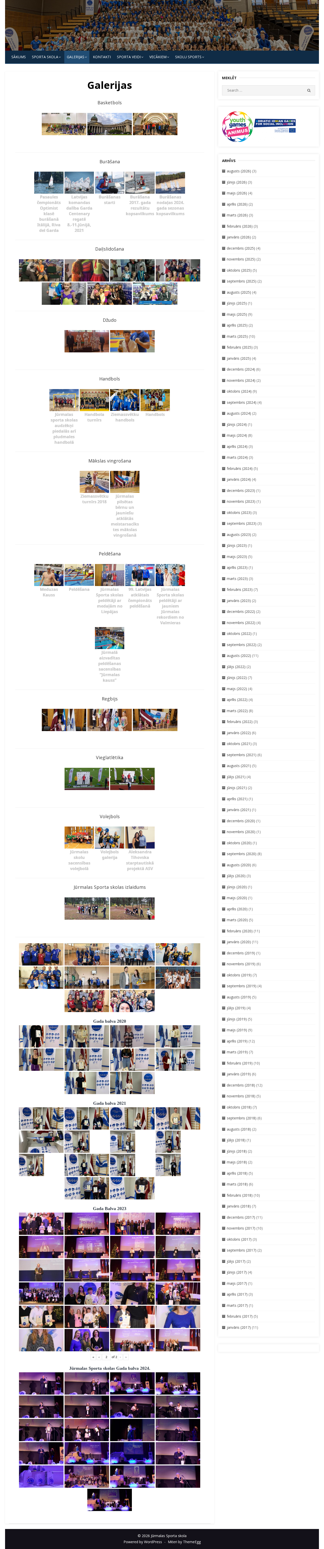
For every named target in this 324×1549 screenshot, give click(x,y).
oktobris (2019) (239, 975)
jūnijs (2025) (237, 303)
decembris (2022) (241, 611)
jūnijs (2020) (237, 886)
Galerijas (75, 56)
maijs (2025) (237, 314)
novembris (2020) (241, 831)
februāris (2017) (240, 1316)
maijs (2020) (237, 897)
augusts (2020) (239, 864)
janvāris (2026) (239, 237)
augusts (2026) (239, 171)
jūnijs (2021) (237, 787)
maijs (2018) (237, 1162)
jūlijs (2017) (236, 1261)
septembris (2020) (241, 853)
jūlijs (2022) (236, 666)
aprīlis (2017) (237, 1294)
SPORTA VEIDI (129, 56)
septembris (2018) (241, 1118)
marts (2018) (237, 1184)
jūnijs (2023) (237, 545)
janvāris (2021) (239, 809)
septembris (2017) (241, 1250)
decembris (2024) (241, 369)
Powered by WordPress (143, 1541)
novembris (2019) (241, 963)
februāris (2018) (240, 1195)
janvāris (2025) (239, 358)
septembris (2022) (241, 644)
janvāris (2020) (239, 941)
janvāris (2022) (239, 732)
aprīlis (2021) (237, 798)
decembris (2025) (241, 248)
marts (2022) (237, 710)
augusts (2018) (239, 1129)
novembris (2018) (241, 1096)
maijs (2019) (237, 1030)
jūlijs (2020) (236, 875)
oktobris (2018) (239, 1107)
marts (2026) (237, 215)
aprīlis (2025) (237, 325)
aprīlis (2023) (237, 567)
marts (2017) (237, 1305)
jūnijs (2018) (237, 1151)
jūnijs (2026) (237, 182)
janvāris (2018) (239, 1206)
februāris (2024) (240, 468)
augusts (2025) (239, 292)
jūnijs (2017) (237, 1272)
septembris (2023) (241, 523)
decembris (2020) (241, 820)
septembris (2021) (241, 754)
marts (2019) (237, 1052)
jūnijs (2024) (237, 424)
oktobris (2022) (239, 633)
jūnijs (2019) (237, 1019)
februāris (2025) (240, 347)
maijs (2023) (237, 556)
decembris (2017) (241, 1217)
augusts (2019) (239, 997)
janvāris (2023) (239, 600)
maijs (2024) (237, 435)
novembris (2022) (241, 622)
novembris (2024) (241, 380)
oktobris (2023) (239, 512)
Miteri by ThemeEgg (184, 1541)
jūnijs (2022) (237, 677)
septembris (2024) (241, 402)
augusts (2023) (239, 534)
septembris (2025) (241, 281)
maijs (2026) (237, 193)
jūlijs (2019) (236, 1007)
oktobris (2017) (239, 1239)
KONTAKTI (102, 56)
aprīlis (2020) (237, 909)
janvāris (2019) (239, 1074)
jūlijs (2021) (236, 776)
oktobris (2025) (239, 270)
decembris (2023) (241, 490)
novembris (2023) (241, 501)
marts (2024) (237, 457)
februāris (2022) (240, 721)
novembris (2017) (241, 1228)
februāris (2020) (240, 931)
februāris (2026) (240, 226)
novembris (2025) (241, 259)
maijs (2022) (237, 688)
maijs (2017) (237, 1283)
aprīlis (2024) (237, 446)
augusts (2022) (239, 655)
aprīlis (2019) (237, 1041)
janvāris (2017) (239, 1327)
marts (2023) (237, 578)
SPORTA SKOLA (45, 56)
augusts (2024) (239, 413)
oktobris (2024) (239, 391)
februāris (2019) (240, 1063)
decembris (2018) (241, 1085)
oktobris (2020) (239, 842)
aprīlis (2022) (237, 699)
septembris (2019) (241, 985)
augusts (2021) (239, 765)
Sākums (18, 56)
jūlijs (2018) (236, 1140)
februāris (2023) (240, 589)
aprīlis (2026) (237, 204)
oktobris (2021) (239, 743)
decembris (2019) (241, 953)
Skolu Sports (188, 56)
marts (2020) (237, 919)
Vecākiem (158, 56)
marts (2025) (237, 336)
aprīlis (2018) (237, 1173)
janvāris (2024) (239, 479)
